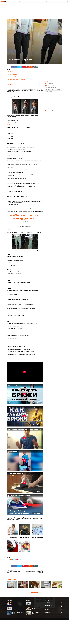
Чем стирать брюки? (11, 71)
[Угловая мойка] (57, 584)
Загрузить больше (34, 592)
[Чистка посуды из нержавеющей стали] (28, 603)
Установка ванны (48, 93)
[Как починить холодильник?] (9, 608)
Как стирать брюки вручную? (12, 76)
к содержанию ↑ (9, 124)
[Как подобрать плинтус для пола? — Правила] (34, 584)
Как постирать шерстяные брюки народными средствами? (17, 79)
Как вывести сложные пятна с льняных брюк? (15, 81)
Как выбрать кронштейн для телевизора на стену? (53, 108)
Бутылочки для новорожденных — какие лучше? (53, 89)
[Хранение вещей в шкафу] (23, 584)
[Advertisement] (34, 11)
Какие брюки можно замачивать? (13, 74)
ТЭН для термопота (49, 91)
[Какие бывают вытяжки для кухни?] (46, 584)
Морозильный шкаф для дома (50, 85)
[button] (67, 1)
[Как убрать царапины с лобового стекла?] (9, 613)
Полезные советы (10, 82)
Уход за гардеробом (20, 587)
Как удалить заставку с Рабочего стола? (52, 87)
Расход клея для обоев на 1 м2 (50, 97)
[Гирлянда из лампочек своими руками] (9, 603)
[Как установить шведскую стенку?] (12, 584)
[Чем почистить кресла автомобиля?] (28, 613)
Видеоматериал (10, 84)
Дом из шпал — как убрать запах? (51, 95)
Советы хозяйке (9, 587)
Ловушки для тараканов (49, 83)
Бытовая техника (43, 587)
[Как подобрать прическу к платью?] (28, 608)
